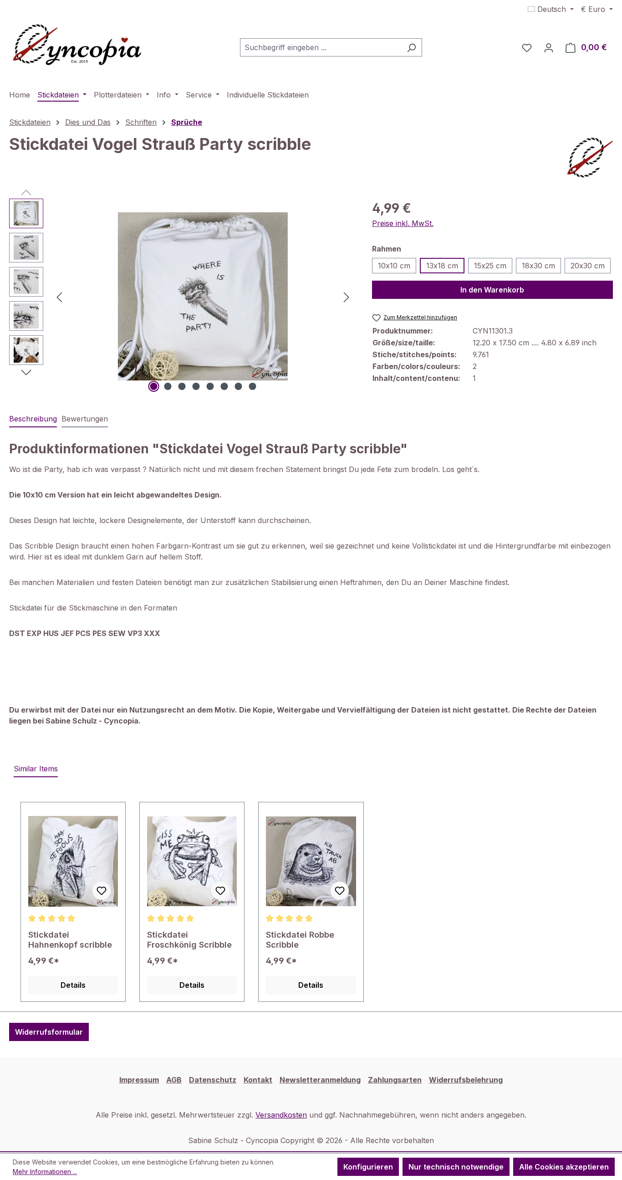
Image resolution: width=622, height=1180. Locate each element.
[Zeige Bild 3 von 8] (181, 386)
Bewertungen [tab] (84, 418)
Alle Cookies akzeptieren (564, 1166)
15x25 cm (490, 265)
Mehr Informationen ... (45, 1171)
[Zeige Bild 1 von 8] (153, 386)
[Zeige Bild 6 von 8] (224, 386)
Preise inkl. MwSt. (402, 223)
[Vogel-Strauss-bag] (203, 296)
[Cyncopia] (590, 157)
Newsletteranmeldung (320, 1079)
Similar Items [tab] (36, 768)
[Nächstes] (346, 296)
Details (73, 985)
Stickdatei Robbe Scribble (300, 939)
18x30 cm (538, 265)
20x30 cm (588, 265)
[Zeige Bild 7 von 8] (238, 386)
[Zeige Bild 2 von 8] (167, 386)
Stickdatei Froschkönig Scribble (189, 939)
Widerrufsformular (49, 1031)
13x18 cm (442, 265)
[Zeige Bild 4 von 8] (195, 386)
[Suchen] (411, 47)
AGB (174, 1079)
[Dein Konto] (549, 47)
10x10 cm (394, 265)
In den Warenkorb (492, 289)
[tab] (33, 419)
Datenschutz (212, 1079)
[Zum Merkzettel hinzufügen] (101, 891)
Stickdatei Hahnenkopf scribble (70, 939)
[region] (181, 297)
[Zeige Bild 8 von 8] (252, 386)
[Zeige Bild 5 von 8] (210, 386)
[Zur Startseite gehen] (77, 45)
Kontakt (258, 1079)
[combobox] (320, 47)
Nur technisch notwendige (456, 1166)
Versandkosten (281, 1114)
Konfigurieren (368, 1166)
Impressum (139, 1079)
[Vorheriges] (59, 296)
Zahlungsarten (395, 1079)
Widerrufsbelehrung (466, 1079)
